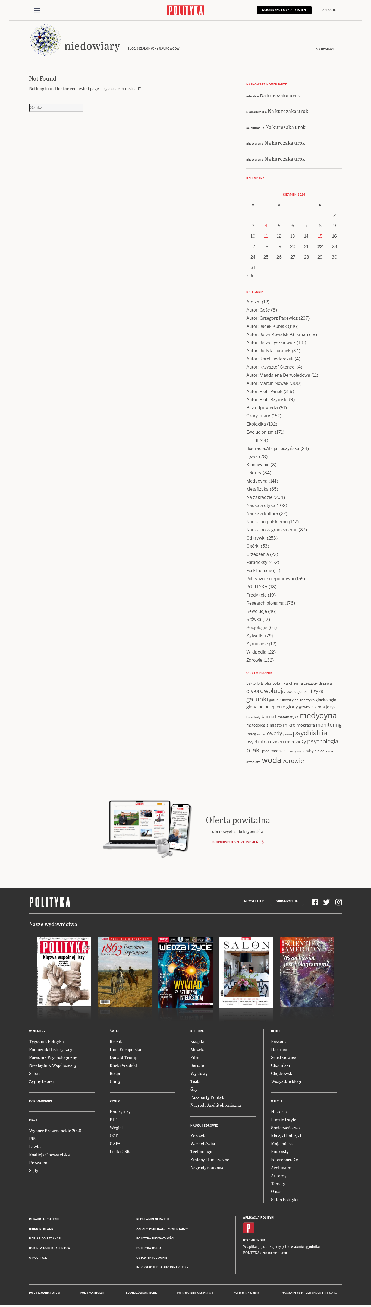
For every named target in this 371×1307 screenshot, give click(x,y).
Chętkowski (282, 1073)
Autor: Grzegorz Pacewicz (272, 318)
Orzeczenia (257, 554)
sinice (319, 751)
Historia (279, 1111)
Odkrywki (256, 538)
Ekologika (256, 424)
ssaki (329, 751)
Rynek (115, 1101)
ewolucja (273, 690)
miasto (276, 725)
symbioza (253, 762)
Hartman (279, 1049)
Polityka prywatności (155, 1238)
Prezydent (39, 1162)
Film (194, 1057)
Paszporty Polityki (208, 1097)
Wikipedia (256, 652)
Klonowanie (257, 465)
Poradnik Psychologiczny (53, 1057)
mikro (289, 725)
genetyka (307, 700)
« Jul (251, 275)
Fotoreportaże (284, 1159)
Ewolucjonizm (260, 432)
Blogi (276, 1031)
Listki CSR (120, 1151)
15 (320, 236)
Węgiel (116, 1127)
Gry (193, 1089)
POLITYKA (257, 587)
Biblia (266, 683)
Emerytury (120, 1111)
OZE (114, 1135)
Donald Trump (123, 1057)
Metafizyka (257, 489)
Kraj (33, 1120)
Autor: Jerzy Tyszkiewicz (270, 342)
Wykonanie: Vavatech (247, 1293)
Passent (278, 1041)
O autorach (325, 49)
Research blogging (265, 603)
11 (266, 236)
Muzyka (198, 1049)
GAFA (115, 1143)
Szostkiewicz (283, 1057)
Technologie (201, 1151)
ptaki (253, 750)
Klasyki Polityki (286, 1135)
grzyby (304, 707)
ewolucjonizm (298, 691)
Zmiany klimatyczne (209, 1159)
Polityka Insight (93, 1293)
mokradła (306, 725)
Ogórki (253, 546)
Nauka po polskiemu (267, 522)
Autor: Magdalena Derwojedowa (278, 375)
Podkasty (280, 1151)
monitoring (329, 725)
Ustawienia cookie (151, 1258)
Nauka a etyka (260, 505)
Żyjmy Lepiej (41, 1081)
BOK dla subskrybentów (50, 1248)
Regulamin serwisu (152, 1219)
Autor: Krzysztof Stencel (270, 367)
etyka (252, 691)
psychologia (322, 741)
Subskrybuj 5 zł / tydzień (284, 10)
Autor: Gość (258, 310)
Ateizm (253, 302)
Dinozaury (311, 684)
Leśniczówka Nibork (141, 1293)
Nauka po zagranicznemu (271, 530)
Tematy (278, 1183)
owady (274, 733)
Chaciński (280, 1065)
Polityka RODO (148, 1248)
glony (292, 707)
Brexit (116, 1041)
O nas (276, 1191)
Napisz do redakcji (45, 1238)
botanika (280, 683)
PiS (32, 1138)
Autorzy (279, 1175)
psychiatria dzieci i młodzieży (276, 742)
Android (258, 1240)
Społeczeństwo (285, 1127)
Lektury (254, 473)
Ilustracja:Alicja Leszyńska (272, 448)
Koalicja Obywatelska (49, 1154)
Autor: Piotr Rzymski (267, 399)
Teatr (195, 1081)
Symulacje (257, 644)
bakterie (253, 683)
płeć (265, 751)
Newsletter (254, 901)
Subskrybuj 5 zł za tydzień (235, 842)
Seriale (197, 1065)
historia (318, 707)
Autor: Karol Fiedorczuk (270, 359)
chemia (296, 683)
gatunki (257, 699)
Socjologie (256, 627)
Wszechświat (202, 1143)
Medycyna (257, 481)
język (331, 706)
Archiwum (281, 1167)
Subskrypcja (287, 901)
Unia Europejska (125, 1049)
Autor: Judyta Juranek (268, 351)
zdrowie (293, 760)
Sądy (33, 1170)
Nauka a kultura (262, 513)
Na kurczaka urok (280, 95)
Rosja (115, 1073)
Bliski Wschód (123, 1065)
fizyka (317, 691)
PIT (113, 1119)
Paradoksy (257, 562)
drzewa (325, 683)
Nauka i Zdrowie (204, 1125)
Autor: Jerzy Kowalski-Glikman (277, 334)
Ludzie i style (283, 1119)
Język (252, 456)
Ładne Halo (206, 1293)
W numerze (38, 1031)
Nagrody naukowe (207, 1167)
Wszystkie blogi (286, 1081)
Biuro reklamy (41, 1229)
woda (271, 760)
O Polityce (38, 1258)
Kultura (197, 1031)
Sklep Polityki (284, 1199)
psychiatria (310, 733)
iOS (246, 1240)
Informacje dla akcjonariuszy (162, 1267)
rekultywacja (295, 751)
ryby (309, 750)
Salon (34, 1073)
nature (261, 734)
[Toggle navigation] (36, 10)
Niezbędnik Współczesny (53, 1065)
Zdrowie (254, 660)
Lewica (36, 1146)
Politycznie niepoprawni (270, 579)
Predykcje (256, 595)
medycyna (318, 716)
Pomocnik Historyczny (50, 1049)
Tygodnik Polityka (46, 1041)
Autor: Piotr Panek (264, 391)
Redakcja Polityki (44, 1219)
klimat (269, 716)
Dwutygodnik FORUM (44, 1293)
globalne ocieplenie (265, 707)
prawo (287, 734)
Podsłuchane (259, 570)
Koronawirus (40, 1101)
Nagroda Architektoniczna (215, 1105)
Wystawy (199, 1073)
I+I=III (252, 440)
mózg (251, 733)
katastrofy (253, 717)
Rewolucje (256, 611)
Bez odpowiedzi (262, 408)
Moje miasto (282, 1143)
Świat (114, 1031)
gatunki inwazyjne (283, 700)
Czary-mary (258, 416)
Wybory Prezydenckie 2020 (55, 1130)
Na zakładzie (259, 497)
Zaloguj (329, 10)
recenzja (278, 750)
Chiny (115, 1081)
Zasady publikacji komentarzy (162, 1229)
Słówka (253, 619)
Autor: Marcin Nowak (267, 383)
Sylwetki (255, 636)
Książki (197, 1041)
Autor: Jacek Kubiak (266, 326)
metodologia (257, 725)
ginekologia (326, 699)
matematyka (288, 717)
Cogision (192, 1293)
